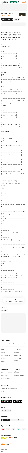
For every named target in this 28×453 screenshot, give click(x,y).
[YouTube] (3, 431)
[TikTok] (18, 431)
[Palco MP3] (13, 439)
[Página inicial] (4, 2)
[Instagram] (8, 431)
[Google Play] (6, 402)
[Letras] (4, 439)
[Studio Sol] (6, 446)
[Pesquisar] (18, 2)
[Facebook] (13, 431)
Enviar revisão (4, 312)
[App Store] (17, 402)
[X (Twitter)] (24, 431)
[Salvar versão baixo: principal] (12, 19)
